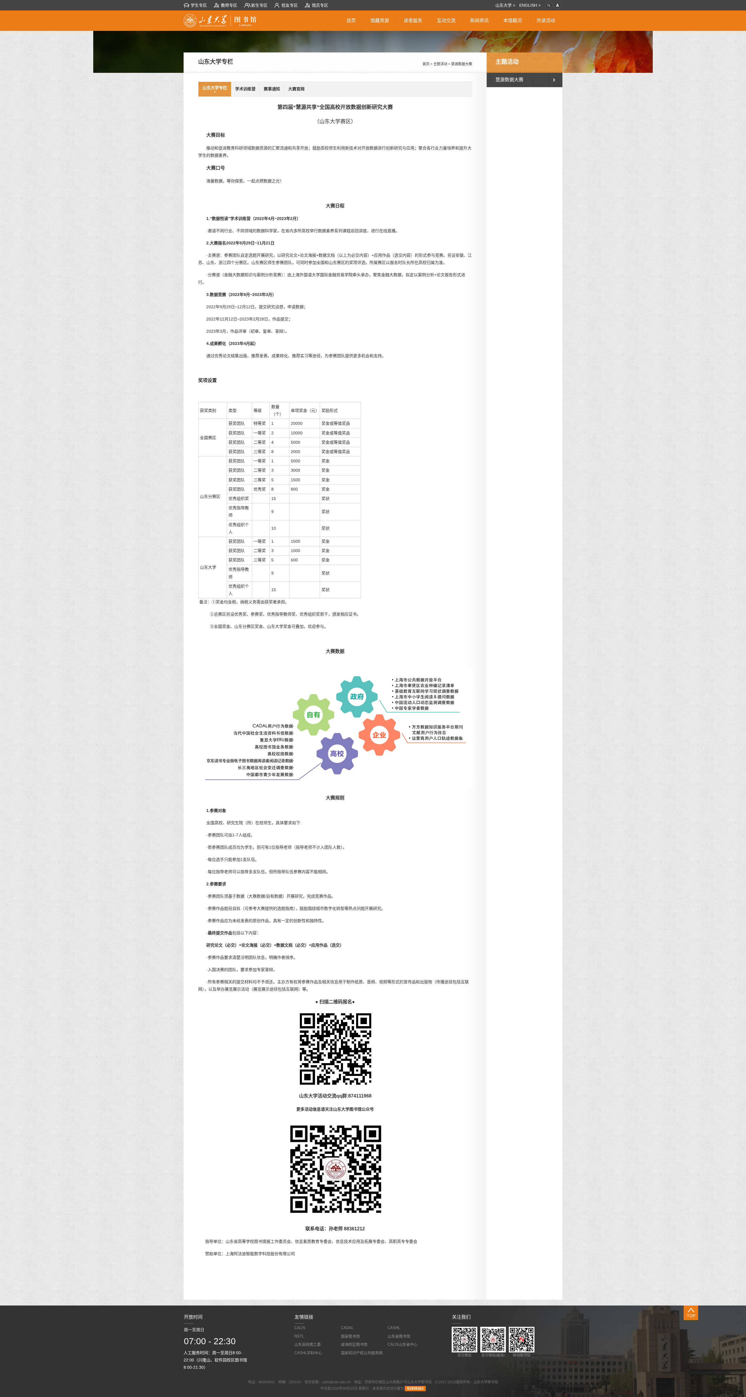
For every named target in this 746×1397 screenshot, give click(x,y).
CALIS (299, 1328)
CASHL (394, 1328)
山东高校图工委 (307, 1344)
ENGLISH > (530, 5)
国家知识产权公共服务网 (362, 1353)
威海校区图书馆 (354, 1344)
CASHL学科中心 (308, 1353)
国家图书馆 (350, 1336)
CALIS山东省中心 (403, 1344)
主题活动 (440, 64)
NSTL (299, 1336)
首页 (426, 64)
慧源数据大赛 (461, 64)
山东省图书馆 (399, 1336)
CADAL (347, 1328)
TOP (691, 1315)
